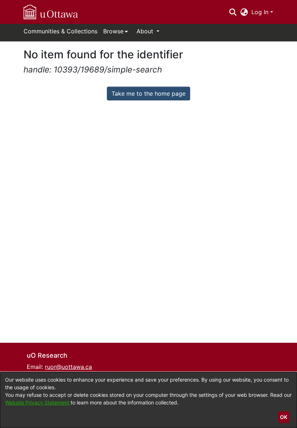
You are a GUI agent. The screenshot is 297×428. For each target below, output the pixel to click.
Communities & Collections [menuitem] (60, 31)
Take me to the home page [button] (148, 93)
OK (283, 417)
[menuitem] (115, 31)
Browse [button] (113, 31)
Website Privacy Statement (38, 402)
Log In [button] (260, 12)
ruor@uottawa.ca (68, 366)
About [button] (146, 31)
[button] (51, 12)
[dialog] (148, 400)
